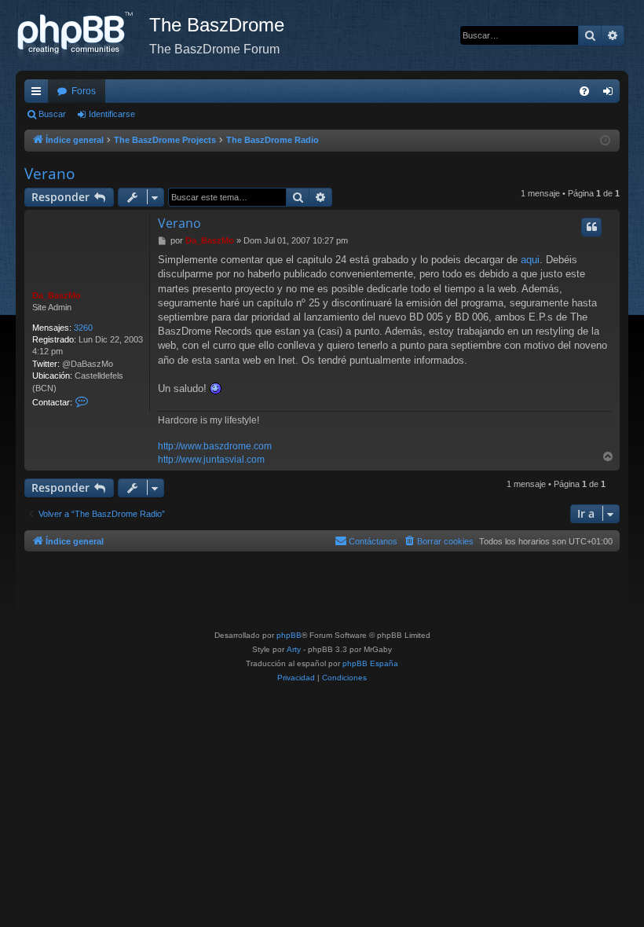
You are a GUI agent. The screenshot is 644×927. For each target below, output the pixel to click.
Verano (49, 173)
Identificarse (112, 114)
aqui (530, 260)
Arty (294, 649)
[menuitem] (584, 91)
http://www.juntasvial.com (211, 459)
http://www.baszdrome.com (215, 446)
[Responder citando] (591, 227)
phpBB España (370, 663)
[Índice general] (82, 35)
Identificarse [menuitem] (611, 94)
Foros (83, 91)
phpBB (289, 635)
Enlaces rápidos (39, 94)
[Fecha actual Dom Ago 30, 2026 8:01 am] (605, 141)
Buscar (52, 114)
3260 (83, 327)
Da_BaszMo (56, 295)
